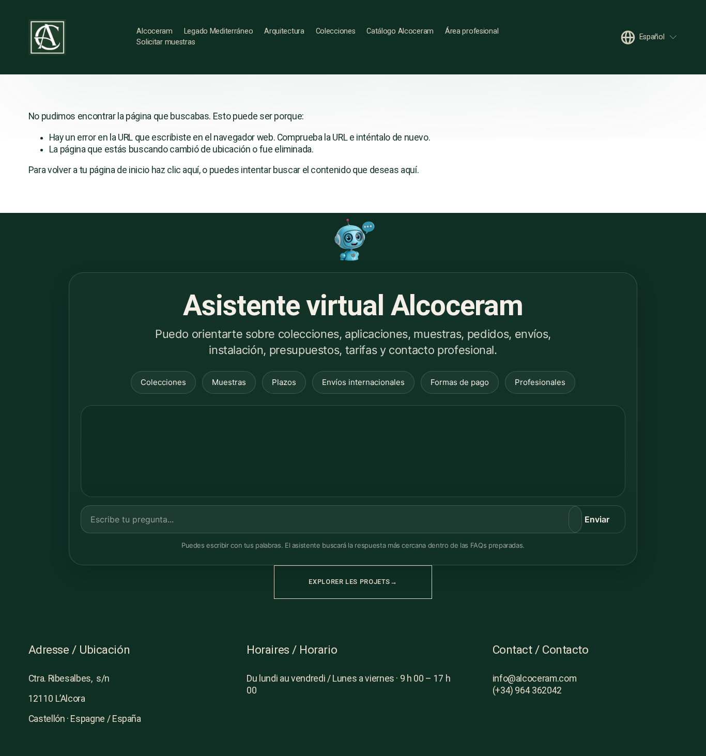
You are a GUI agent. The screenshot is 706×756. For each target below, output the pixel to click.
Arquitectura (284, 31)
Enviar (597, 519)
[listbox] (649, 37)
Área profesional (471, 31)
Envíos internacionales (363, 382)
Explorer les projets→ (353, 581)
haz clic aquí (175, 170)
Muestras (229, 382)
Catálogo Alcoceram (400, 31)
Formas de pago (460, 382)
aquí (409, 170)
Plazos (284, 382)
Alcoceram (154, 31)
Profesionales (540, 382)
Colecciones (336, 31)
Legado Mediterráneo (218, 31)
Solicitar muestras (165, 42)
